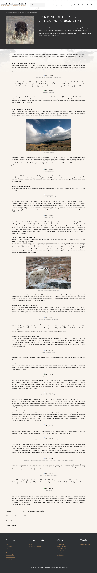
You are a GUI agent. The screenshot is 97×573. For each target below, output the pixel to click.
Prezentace (77, 5)
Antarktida (9, 547)
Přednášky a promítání (35, 547)
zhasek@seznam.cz (85, 544)
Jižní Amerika (10, 555)
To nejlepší (70, 5)
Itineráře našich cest (63, 553)
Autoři (84, 5)
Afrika (8, 544)
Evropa (8, 553)
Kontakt (89, 5)
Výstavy (31, 544)
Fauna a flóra (13, 12)
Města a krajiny (61, 547)
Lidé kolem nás (61, 549)
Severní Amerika (10, 557)
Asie (7, 549)
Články (55, 5)
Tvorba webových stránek (49, 570)
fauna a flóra (40, 511)
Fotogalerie (62, 5)
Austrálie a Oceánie (11, 551)
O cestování (60, 551)
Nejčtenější (60, 555)
